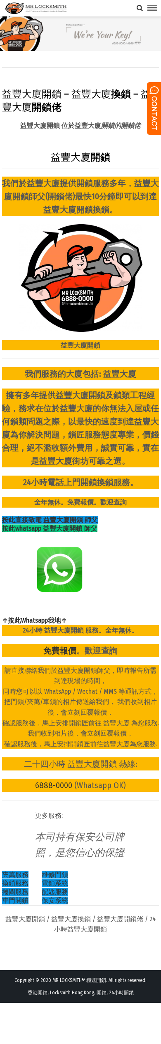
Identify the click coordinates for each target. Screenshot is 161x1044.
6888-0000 (53, 785)
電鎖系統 (55, 883)
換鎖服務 (15, 883)
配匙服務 (55, 892)
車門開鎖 (15, 900)
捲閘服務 (15, 892)
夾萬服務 (15, 874)
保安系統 (55, 900)
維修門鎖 (55, 874)
